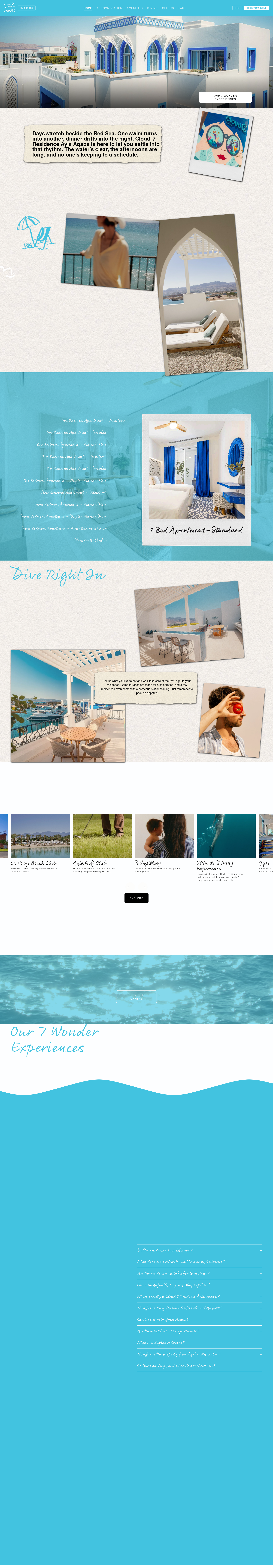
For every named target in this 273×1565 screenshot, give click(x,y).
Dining (152, 8)
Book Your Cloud (257, 8)
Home (88, 8)
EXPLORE (136, 898)
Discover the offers (136, 996)
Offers (168, 8)
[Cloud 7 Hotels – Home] (9, 8)
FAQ (181, 8)
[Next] (143, 887)
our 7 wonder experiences (225, 97)
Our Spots (26, 8)
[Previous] (130, 887)
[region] (136, 848)
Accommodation (109, 8)
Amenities (135, 8)
